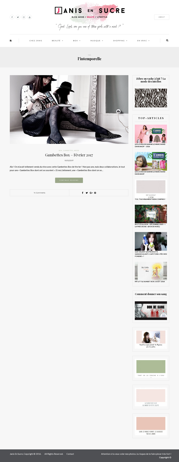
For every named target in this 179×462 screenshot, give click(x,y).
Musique (95, 41)
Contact (70, 454)
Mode (76, 150)
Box (75, 41)
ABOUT (162, 17)
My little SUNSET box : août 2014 (150, 281)
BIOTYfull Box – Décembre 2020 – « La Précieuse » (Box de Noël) (150, 225)
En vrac (142, 41)
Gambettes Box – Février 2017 (69, 154)
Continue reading (69, 180)
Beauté (56, 41)
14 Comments (39, 193)
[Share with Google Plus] (91, 193)
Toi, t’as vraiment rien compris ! (150, 199)
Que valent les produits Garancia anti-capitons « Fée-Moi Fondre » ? (151, 254)
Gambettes (68, 150)
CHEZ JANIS (35, 41)
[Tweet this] (87, 193)
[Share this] (82, 193)
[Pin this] (95, 193)
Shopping (119, 41)
